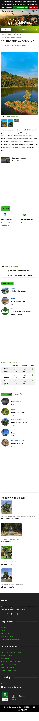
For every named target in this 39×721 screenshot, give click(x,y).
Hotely (13, 298)
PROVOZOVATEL (6, 656)
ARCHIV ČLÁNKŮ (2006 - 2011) (11, 653)
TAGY (3, 631)
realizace (15, 710)
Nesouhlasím (33, 7)
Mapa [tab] (6, 208)
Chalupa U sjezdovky (19, 291)
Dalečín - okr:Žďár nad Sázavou (15, 45)
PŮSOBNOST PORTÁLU (8, 664)
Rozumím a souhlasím (21, 7)
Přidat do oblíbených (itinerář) (19, 275)
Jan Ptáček (13, 117)
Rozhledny (14, 430)
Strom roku (8, 267)
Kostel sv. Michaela (18, 412)
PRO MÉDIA (5, 658)
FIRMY (3, 628)
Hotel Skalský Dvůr (18, 301)
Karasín (14, 433)
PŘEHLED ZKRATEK (7, 667)
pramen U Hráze (17, 443)
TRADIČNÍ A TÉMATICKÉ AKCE (11, 639)
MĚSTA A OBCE (6, 633)
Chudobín (15, 267)
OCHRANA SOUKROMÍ (8, 670)
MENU (7, 29)
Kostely (13, 409)
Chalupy (13, 288)
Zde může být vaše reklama (21, 312)
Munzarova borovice (19, 422)
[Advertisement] (19, 186)
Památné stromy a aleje (11, 37)
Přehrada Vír (16, 402)
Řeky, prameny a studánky (17, 440)
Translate (12, 17)
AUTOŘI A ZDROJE (7, 636)
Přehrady (13, 399)
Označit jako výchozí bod (19, 271)
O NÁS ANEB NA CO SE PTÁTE (11, 661)
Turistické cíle (13, 34)
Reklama (13, 308)
